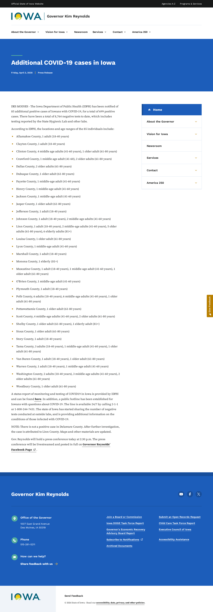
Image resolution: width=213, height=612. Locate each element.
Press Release (45, 72)
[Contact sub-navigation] (125, 32)
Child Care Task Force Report (177, 523)
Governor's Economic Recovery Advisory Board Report (125, 531)
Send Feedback (74, 595)
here (37, 399)
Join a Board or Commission (124, 516)
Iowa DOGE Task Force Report (125, 523)
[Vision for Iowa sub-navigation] (67, 32)
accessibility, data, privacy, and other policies (120, 602)
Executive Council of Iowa (175, 529)
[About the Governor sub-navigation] (38, 32)
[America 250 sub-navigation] (150, 32)
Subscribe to (122, 539)
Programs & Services (191, 3)
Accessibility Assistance (174, 539)
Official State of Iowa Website (27, 3)
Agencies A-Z (168, 3)
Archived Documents (119, 545)
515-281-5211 (27, 544)
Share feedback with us (36, 563)
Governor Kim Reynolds (68, 16)
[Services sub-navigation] (105, 32)
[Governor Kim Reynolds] (27, 16)
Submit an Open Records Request (180, 516)
